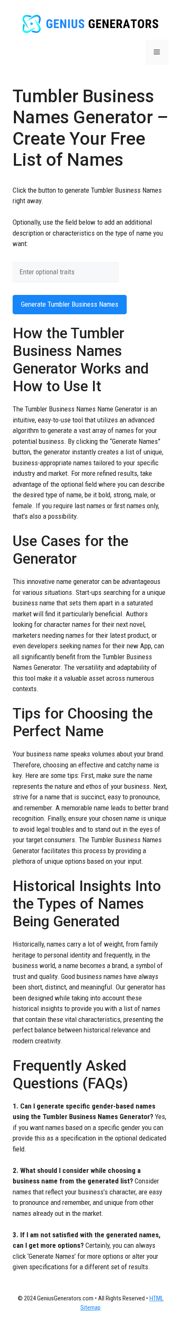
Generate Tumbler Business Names (69, 304)
